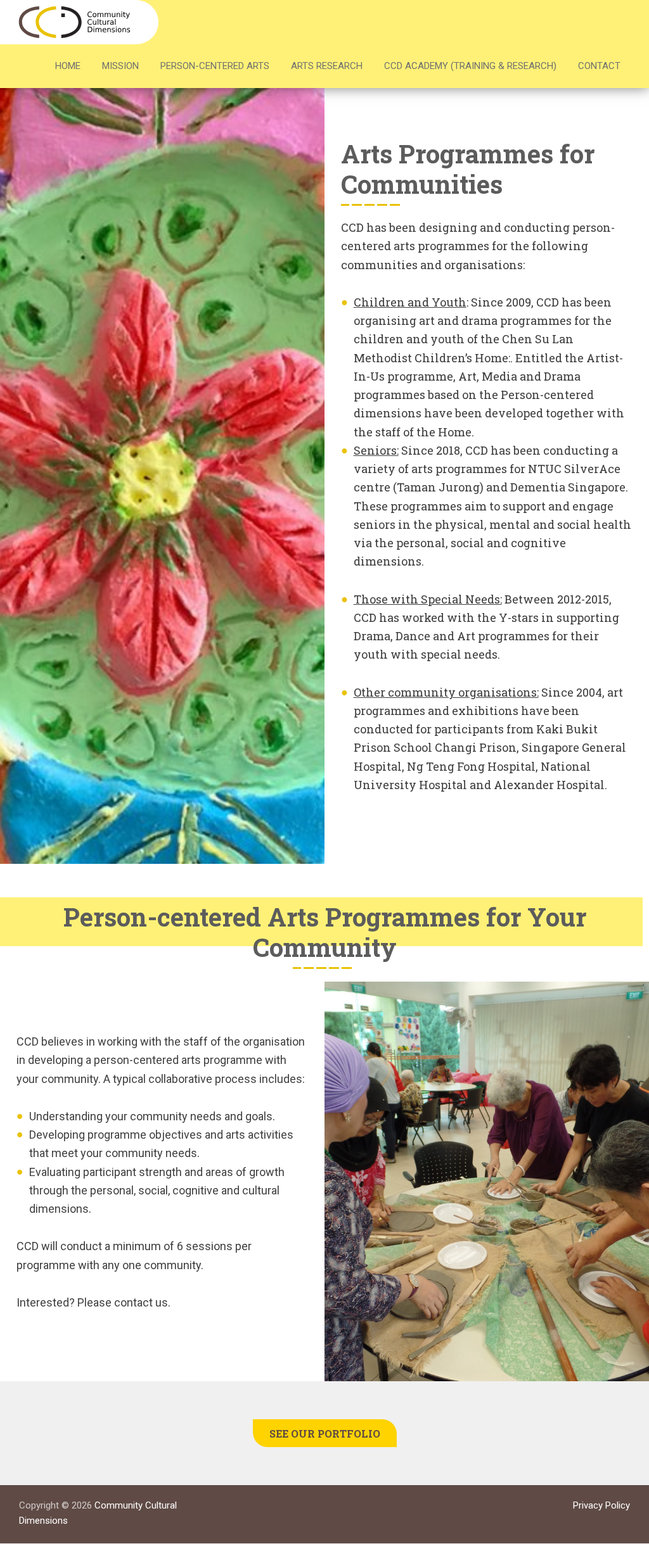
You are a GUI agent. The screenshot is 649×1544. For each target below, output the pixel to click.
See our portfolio (324, 1433)
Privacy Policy (601, 1505)
